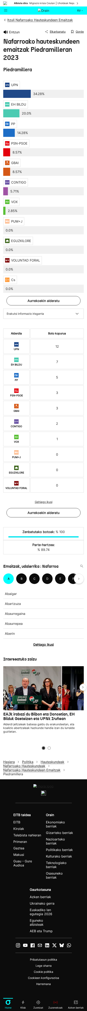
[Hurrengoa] (77, 3)
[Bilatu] (82, 566)
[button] (83, 687)
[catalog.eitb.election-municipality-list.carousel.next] (79, 578)
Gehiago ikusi (43, 502)
